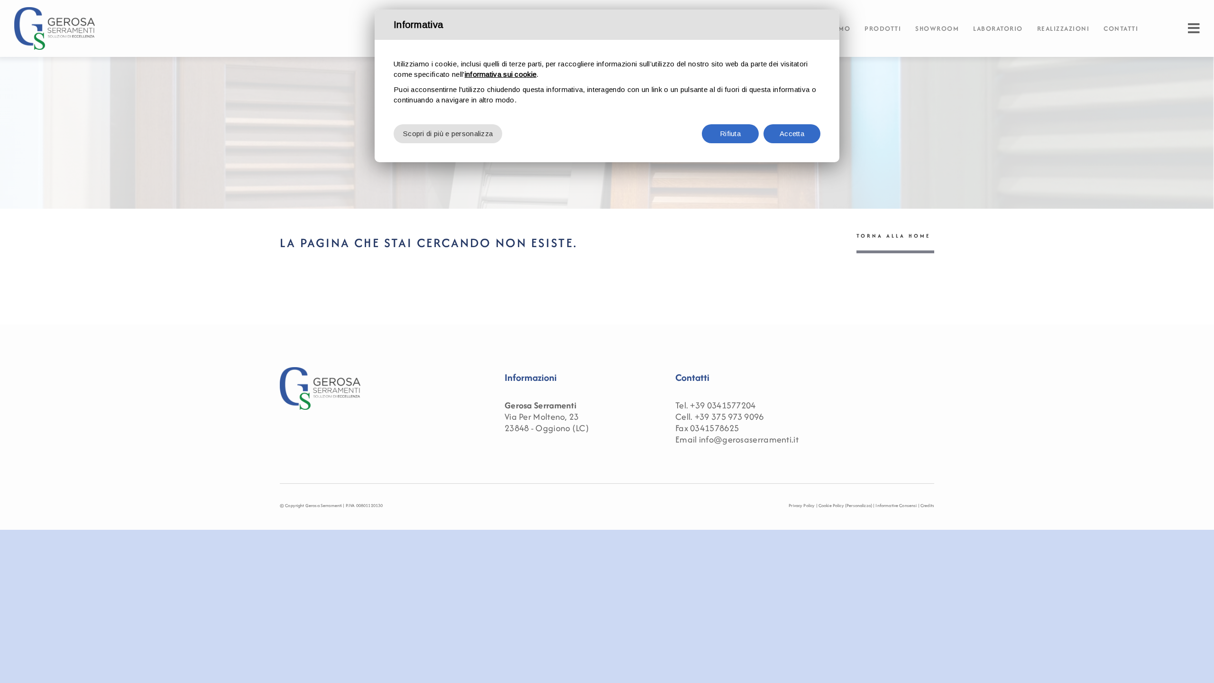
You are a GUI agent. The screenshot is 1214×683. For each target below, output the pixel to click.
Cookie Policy (831, 505)
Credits (927, 505)
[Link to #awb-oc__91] (1194, 28)
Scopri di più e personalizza (448, 133)
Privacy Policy (802, 505)
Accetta (792, 133)
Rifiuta (730, 133)
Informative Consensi (896, 505)
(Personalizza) (858, 505)
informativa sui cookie (501, 74)
